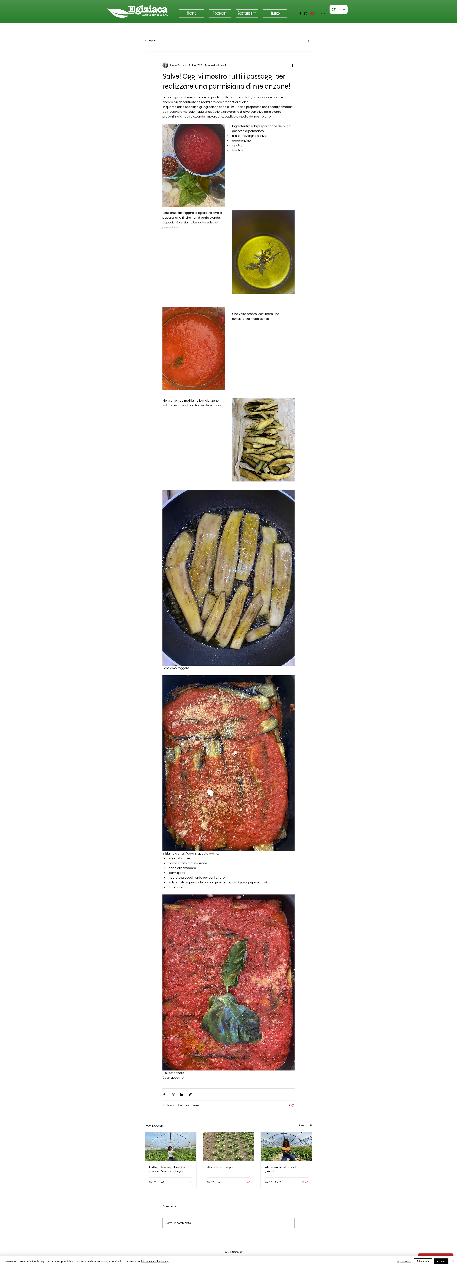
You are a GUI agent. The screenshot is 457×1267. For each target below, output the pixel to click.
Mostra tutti (305, 1125)
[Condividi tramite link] (190, 1094)
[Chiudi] (453, 1261)
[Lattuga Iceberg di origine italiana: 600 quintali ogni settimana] (170, 1146)
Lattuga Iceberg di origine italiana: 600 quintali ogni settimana (167, 1169)
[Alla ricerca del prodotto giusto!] (286, 1146)
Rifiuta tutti (423, 1261)
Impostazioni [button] (404, 1261)
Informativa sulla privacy (155, 1261)
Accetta (441, 1261)
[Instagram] (305, 13)
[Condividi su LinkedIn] (181, 1094)
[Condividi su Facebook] (164, 1094)
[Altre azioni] (292, 65)
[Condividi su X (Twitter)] (173, 1094)
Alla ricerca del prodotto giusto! (282, 1169)
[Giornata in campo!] (228, 1146)
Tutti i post (150, 40)
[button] (308, 40)
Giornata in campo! (220, 1167)
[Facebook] (300, 13)
